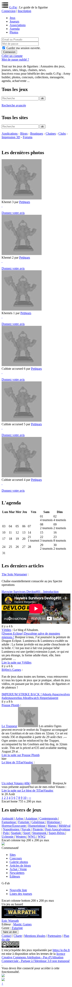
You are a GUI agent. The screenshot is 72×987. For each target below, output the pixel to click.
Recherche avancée (14, 105)
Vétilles (6, 630)
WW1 (32, 836)
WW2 (41, 836)
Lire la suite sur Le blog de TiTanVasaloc (27, 790)
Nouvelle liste (18, 890)
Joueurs (14, 21)
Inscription (24, 11)
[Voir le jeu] (22, 917)
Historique (54, 822)
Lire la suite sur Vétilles (16, 662)
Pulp (6, 833)
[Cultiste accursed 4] (22, 476)
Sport (27, 833)
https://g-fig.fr (61, 950)
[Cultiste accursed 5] (22, 420)
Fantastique (9, 822)
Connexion (9, 11)
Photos (14, 32)
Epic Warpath (10, 920)
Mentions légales (34, 935)
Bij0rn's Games (11, 669)
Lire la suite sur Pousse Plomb (21, 755)
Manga (52, 825)
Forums (27, 137)
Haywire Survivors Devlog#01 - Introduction (30, 591)
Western (21, 836)
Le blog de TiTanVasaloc (17, 762)
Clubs (62, 133)
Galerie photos (19, 862)
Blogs (24, 133)
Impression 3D (11, 137)
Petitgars (24, 202)
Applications (10, 133)
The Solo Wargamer (14, 574)
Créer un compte (12, 56)
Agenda (15, 28)
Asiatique (31, 818)
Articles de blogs (20, 865)
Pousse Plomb (10, 705)
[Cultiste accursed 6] (22, 365)
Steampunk (39, 833)
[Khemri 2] (22, 254)
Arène (19, 818)
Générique (38, 822)
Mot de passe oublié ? (15, 59)
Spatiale (16, 833)
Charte (18, 935)
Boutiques (36, 133)
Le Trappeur (9, 726)
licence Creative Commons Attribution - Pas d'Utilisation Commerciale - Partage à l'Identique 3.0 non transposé (36, 957)
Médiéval (64, 825)
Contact (6, 935)
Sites (13, 854)
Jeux (12, 18)
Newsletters (17, 872)
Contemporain (48, 818)
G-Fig (13, 7)
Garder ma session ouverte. (23, 48)
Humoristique (37, 825)
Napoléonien (11, 829)
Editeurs (15, 876)
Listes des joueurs (21, 893)
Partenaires (54, 935)
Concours (16, 858)
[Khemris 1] (22, 309)
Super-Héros (57, 833)
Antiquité (8, 818)
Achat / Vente (18, 869)
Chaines (51, 133)
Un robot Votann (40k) (16, 783)
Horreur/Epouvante (14, 825)
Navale (26, 829)
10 (24, 797)
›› (30, 797)
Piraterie (38, 829)
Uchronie (8, 836)
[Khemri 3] (22, 198)
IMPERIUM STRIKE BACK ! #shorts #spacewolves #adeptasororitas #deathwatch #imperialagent (36, 696)
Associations (18, 25)
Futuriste (24, 822)
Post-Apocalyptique (57, 829)
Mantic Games (22, 924)
